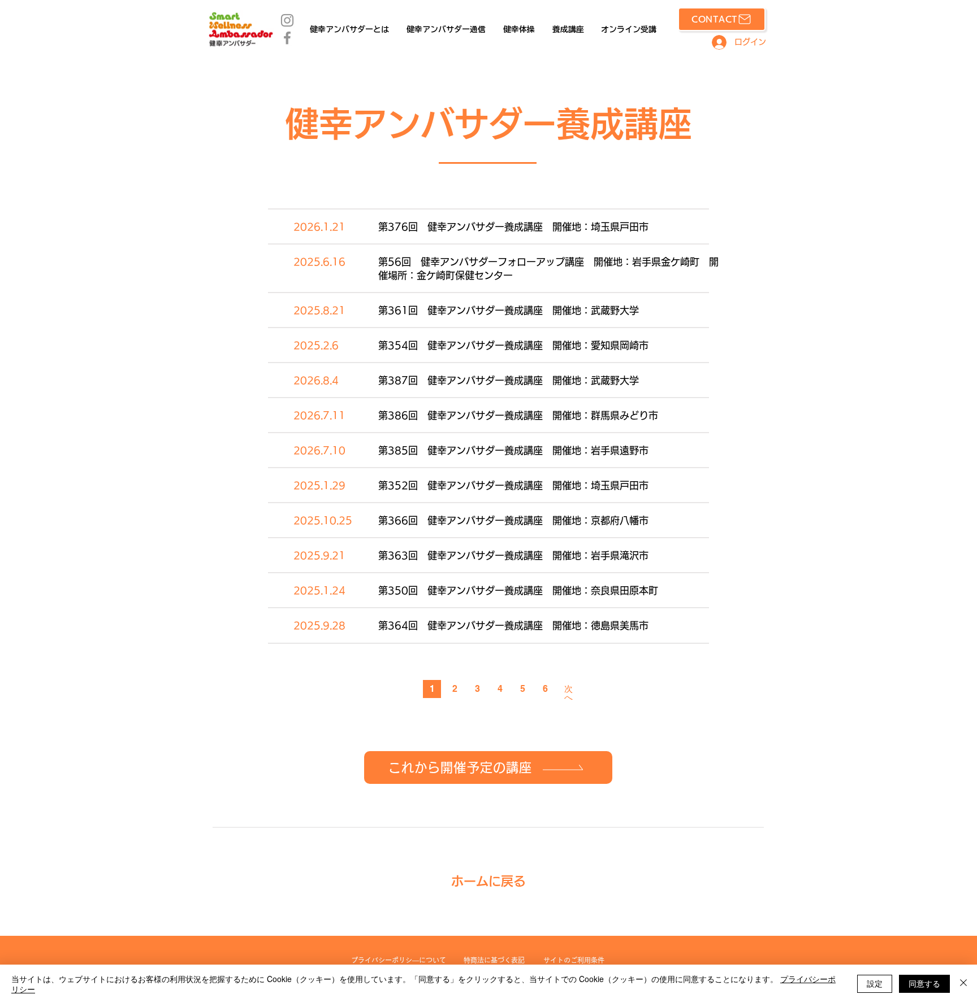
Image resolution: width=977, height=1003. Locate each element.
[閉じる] (963, 984)
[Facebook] (287, 37)
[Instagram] (287, 20)
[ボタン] (488, 221)
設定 (875, 983)
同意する (924, 983)
